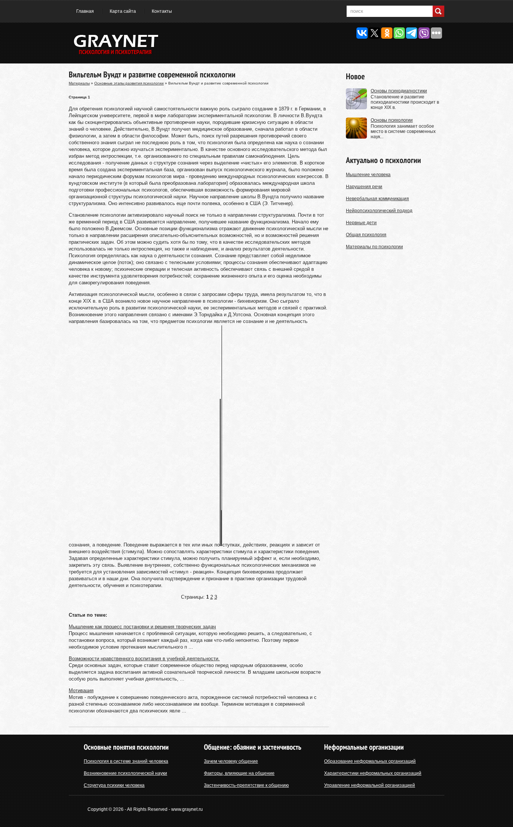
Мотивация (81, 690)
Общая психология (366, 234)
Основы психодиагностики (399, 91)
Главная (85, 11)
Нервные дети (361, 222)
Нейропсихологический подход (379, 210)
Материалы (79, 83)
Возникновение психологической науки (125, 773)
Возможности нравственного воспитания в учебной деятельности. (144, 658)
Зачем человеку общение (231, 761)
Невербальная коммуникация (377, 198)
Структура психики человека (114, 785)
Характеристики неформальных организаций (372, 773)
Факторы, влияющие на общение (239, 773)
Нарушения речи (364, 186)
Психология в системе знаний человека (126, 761)
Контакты (162, 11)
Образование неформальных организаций (370, 761)
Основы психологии (392, 120)
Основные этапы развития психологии (129, 83)
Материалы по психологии (374, 246)
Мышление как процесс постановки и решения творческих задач (142, 626)
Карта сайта (123, 11)
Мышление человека (368, 174)
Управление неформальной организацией (369, 785)
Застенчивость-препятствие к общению (246, 785)
